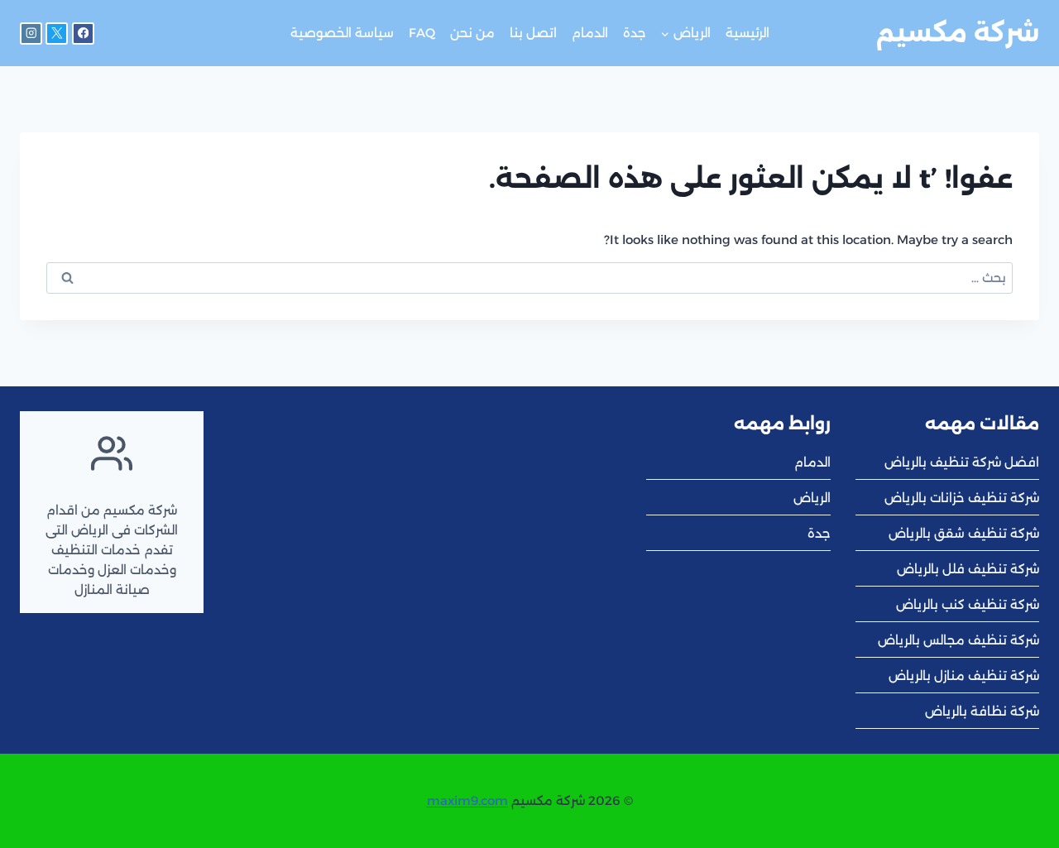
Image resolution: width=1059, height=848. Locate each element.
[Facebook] (83, 33)
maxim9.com (467, 800)
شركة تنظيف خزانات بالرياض (961, 497)
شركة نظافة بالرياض (982, 711)
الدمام (590, 33)
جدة (634, 33)
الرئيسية (747, 33)
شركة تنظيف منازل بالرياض (964, 675)
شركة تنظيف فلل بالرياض (968, 569)
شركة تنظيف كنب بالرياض (967, 604)
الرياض (811, 497)
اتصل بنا (533, 33)
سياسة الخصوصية (342, 33)
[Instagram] (31, 33)
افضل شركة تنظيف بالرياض (961, 462)
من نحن (472, 33)
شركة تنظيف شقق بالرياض (964, 533)
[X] (57, 33)
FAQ (422, 33)
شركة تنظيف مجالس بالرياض (958, 640)
